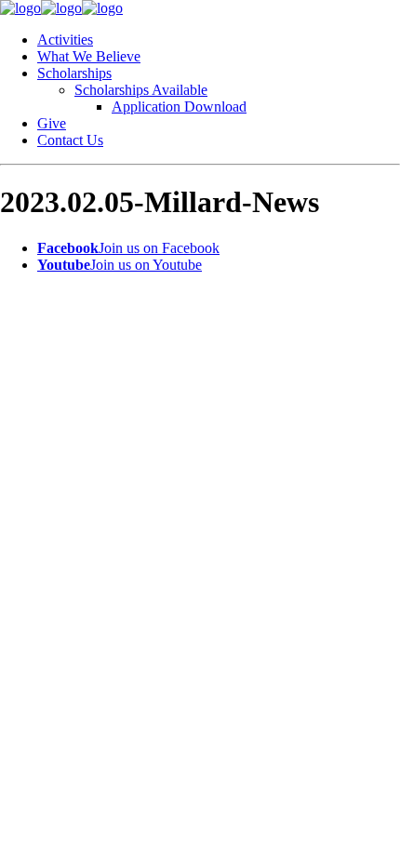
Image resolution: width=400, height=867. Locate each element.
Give (51, 123)
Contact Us (70, 140)
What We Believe (88, 56)
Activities (65, 39)
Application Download (179, 106)
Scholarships (74, 73)
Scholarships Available (140, 90)
